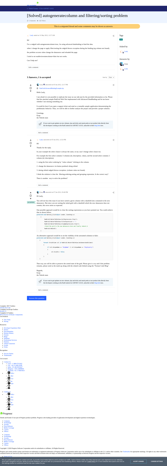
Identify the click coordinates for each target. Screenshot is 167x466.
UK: (15, 365)
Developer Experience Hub (12, 328)
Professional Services (10, 340)
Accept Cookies (138, 461)
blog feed (97, 125)
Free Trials (7, 319)
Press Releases (8, 426)
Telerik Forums (33, 8)
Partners (6, 342)
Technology (7, 423)
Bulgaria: (16, 369)
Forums (6, 335)
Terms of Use (8, 456)
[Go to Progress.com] (6, 414)
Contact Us (7, 362)
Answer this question (36, 298)
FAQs (6, 347)
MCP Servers (4, 314)
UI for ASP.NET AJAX (46, 8)
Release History (9, 333)
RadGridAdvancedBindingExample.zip (52, 88)
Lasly (31, 35)
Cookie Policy (91, 461)
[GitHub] (9, 386)
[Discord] (9, 388)
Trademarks (126, 451)
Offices (6, 431)
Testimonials (8, 355)
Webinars (7, 338)
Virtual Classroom (9, 343)
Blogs (5, 336)
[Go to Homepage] (37, 5)
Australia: (16, 370)
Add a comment (33, 67)
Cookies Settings (157, 461)
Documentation (8, 331)
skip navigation (31, 5)
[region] (83, 461)
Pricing (6, 321)
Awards (6, 424)
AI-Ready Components (15, 314)
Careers (6, 429)
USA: (15, 363)
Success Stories (8, 353)
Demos (6, 330)
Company (7, 421)
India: (15, 367)
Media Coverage (9, 428)
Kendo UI (3, 311)
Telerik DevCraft (5, 308)
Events (6, 345)
